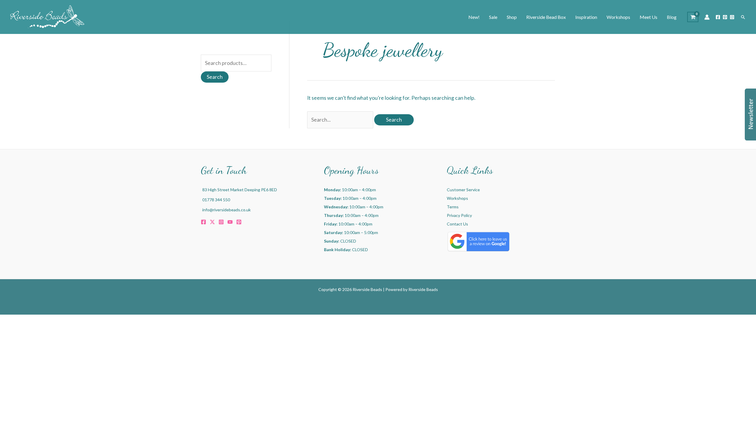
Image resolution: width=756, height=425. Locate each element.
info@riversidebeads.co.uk (226, 209)
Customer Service (463, 189)
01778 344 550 (216, 199)
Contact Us (457, 223)
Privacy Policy (459, 215)
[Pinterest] (725, 17)
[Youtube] (230, 222)
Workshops (457, 198)
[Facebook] (718, 17)
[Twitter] (212, 222)
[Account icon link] (707, 17)
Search (215, 77)
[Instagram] (732, 17)
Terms (453, 206)
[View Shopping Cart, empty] (692, 17)
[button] (743, 17)
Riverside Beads (423, 289)
